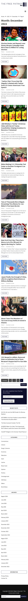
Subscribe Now (8, 401)
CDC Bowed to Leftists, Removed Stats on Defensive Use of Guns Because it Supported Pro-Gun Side (14, 359)
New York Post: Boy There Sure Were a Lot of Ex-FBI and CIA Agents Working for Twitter (12, 242)
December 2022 (5, 566)
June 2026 (3, 503)
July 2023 (3, 542)
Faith (2, 459)
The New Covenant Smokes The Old (10, 423)
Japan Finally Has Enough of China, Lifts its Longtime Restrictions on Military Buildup (14, 279)
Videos (3, 483)
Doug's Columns (5, 448)
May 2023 (3, 549)
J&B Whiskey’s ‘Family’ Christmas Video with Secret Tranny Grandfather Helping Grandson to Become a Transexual (13, 127)
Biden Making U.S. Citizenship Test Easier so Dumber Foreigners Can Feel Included (13, 166)
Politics (3, 473)
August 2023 (4, 538)
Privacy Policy (4, 576)
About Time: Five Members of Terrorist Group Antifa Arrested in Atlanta (13, 320)
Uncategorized (5, 476)
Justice (3, 462)
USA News (3, 480)
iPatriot (2, 52)
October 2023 (4, 531)
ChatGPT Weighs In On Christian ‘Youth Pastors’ (14, 432)
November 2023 (5, 528)
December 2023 (5, 524)
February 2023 (5, 559)
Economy (3, 452)
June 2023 (3, 545)
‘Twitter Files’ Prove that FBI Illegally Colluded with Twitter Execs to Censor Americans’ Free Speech (13, 84)
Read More (4, 61)
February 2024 (5, 517)
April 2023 (3, 552)
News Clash (4, 466)
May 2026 (3, 507)
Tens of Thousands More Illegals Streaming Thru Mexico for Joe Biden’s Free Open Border (12, 204)
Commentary (4, 441)
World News (4, 487)
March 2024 (4, 514)
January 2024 (4, 521)
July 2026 (3, 500)
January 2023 (4, 563)
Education (4, 455)
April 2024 (3, 510)
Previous (4, 380)
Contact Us (4, 578)
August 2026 (4, 496)
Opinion (3, 469)
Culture (3, 445)
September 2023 (5, 535)
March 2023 (4, 556)
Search (23, 384)
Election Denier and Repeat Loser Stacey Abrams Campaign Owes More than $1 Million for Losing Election (13, 46)
